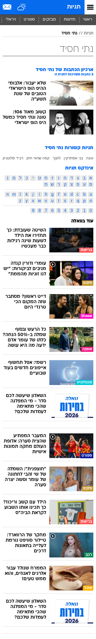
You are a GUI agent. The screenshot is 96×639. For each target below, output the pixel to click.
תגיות (74, 7)
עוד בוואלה (82, 221)
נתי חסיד (69, 33)
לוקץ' (57, 158)
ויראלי (11, 20)
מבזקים (49, 20)
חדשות (69, 20)
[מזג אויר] (22, 7)
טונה (89, 158)
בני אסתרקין (73, 158)
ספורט (29, 20)
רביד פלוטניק (13, 158)
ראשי (87, 20)
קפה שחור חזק (37, 158)
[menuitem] (69, 20)
